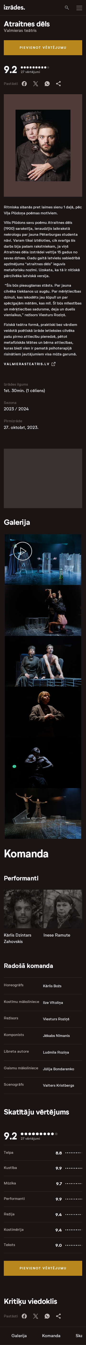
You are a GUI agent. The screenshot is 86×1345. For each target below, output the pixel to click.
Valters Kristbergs (58, 1085)
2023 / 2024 (16, 409)
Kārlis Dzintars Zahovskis (17, 938)
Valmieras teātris (20, 30)
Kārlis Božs (52, 986)
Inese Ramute (56, 935)
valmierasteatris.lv (27, 364)
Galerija (19, 1335)
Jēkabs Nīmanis (56, 1035)
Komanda (51, 1335)
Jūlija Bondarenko (58, 1069)
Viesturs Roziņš (56, 1019)
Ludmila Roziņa (56, 1052)
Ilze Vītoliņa (53, 1002)
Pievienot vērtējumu (43, 47)
